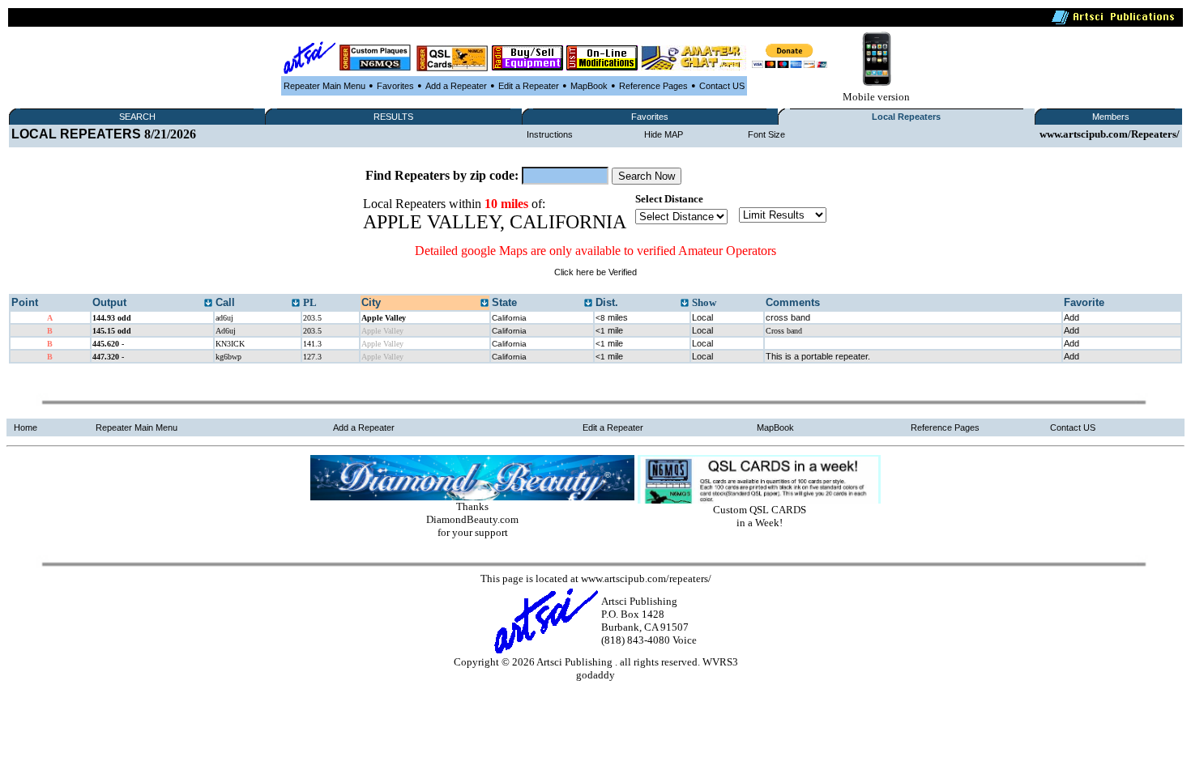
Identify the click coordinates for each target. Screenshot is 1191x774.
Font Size (766, 134)
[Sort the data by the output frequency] (208, 303)
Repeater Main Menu (324, 86)
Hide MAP (663, 134)
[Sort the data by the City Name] (484, 303)
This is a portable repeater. (818, 356)
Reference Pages (653, 86)
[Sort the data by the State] (588, 303)
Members (1110, 116)
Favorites (395, 86)
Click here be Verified (595, 272)
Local (702, 317)
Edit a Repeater (528, 86)
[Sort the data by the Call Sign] (296, 303)
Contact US (722, 86)
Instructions (550, 134)
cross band (788, 317)
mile (609, 330)
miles (612, 317)
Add (1071, 317)
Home (25, 427)
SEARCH (137, 116)
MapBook (589, 86)
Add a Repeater (456, 86)
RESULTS (393, 116)
